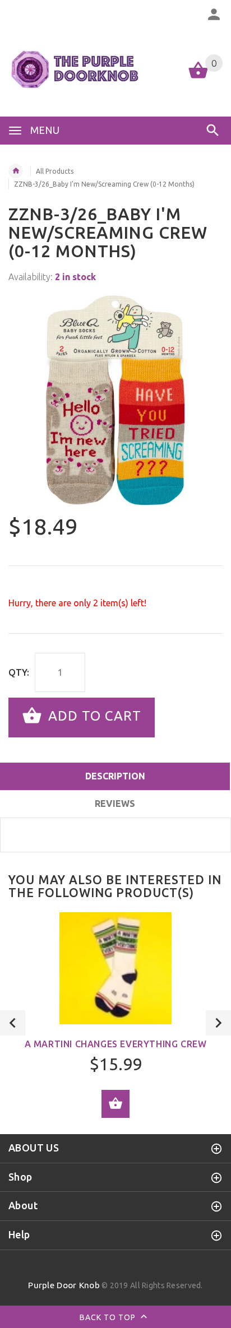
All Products (54, 171)
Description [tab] (115, 776)
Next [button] (218, 1023)
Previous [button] (12, 1023)
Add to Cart (92, 716)
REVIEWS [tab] (115, 803)
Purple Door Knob (63, 1285)
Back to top (109, 1317)
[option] (115, 400)
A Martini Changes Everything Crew (116, 1044)
